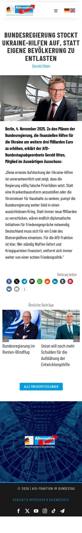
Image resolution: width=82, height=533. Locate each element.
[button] (9, 281)
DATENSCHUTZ (59, 500)
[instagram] (45, 511)
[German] (67, 9)
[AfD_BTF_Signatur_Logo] (21, 6)
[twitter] (27, 511)
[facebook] (18, 511)
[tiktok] (53, 511)
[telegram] (62, 511)
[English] (73, 9)
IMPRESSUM (37, 500)
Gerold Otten (41, 65)
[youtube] (36, 511)
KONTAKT (19, 500)
